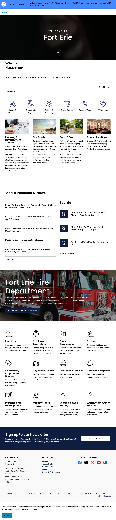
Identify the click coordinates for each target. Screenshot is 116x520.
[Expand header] (112, 12)
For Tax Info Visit (37, 5)
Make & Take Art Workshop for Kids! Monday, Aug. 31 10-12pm (88, 213)
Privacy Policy (31, 509)
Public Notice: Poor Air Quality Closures (24, 240)
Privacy (36, 494)
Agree (7, 515)
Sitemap (45, 461)
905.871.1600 (11, 461)
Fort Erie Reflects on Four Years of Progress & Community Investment (27, 250)
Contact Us (102, 494)
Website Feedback (90, 494)
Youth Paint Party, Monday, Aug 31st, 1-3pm (90, 243)
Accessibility (47, 464)
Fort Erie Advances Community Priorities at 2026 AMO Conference (28, 218)
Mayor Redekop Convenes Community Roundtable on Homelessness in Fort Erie (30, 206)
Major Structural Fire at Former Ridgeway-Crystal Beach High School (37, 77)
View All (9, 259)
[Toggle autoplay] (104, 87)
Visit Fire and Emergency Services (22, 310)
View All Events (67, 253)
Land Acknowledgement (74, 494)
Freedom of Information (48, 494)
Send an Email (11, 464)
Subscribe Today (96, 438)
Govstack (107, 496)
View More (10, 91)
